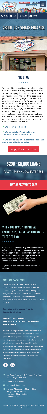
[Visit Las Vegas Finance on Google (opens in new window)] (12, 365)
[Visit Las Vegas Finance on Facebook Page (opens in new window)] (5, 365)
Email (34, 16)
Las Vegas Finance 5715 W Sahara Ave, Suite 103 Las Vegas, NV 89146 (24, 376)
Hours (24, 16)
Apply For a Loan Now (23, 149)
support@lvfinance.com (16, 385)
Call (6, 16)
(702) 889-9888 (18, 381)
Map (14, 16)
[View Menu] (43, 4)
